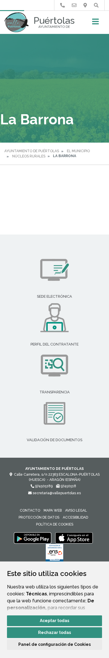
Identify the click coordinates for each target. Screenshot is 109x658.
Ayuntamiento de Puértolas (31, 151)
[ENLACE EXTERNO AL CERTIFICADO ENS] (54, 554)
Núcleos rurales (28, 156)
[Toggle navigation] (95, 23)
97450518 (68, 486)
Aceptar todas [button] (54, 620)
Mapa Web (53, 510)
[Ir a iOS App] (74, 538)
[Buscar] (96, 5)
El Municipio (78, 151)
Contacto (30, 510)
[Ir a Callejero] (85, 5)
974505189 (43, 486)
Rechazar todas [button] (54, 632)
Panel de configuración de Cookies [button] (54, 644)
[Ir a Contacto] (74, 5)
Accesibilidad (75, 517)
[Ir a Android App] (32, 538)
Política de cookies (54, 524)
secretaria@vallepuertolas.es (56, 493)
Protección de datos (39, 517)
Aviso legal (76, 510)
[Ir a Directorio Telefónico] (62, 5)
